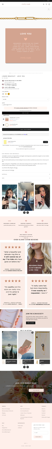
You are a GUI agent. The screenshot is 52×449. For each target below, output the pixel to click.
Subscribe (38, 436)
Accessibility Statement (6, 429)
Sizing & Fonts (4, 427)
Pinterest (43, 415)
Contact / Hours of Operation (25, 413)
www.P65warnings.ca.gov (27, 146)
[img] (39, 258)
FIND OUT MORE (31, 322)
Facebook (43, 413)
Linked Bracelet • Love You (15, 117)
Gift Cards (4, 415)
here (16, 167)
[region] (26, 39)
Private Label (20, 425)
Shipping (3, 413)
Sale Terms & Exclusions (25, 408)
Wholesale (22, 415)
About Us (43, 408)
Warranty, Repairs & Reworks (7, 411)
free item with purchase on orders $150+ (13, 80)
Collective (20, 427)
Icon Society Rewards (24, 411)
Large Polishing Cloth (12, 141)
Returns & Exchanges (6, 408)
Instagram (43, 411)
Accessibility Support (6, 432)
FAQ (3, 425)
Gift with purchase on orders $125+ (23, 0)
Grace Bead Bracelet (14, 124)
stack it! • (25, 129)
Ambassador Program (46, 417)
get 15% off (36, 390)
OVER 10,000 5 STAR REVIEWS (26, 240)
